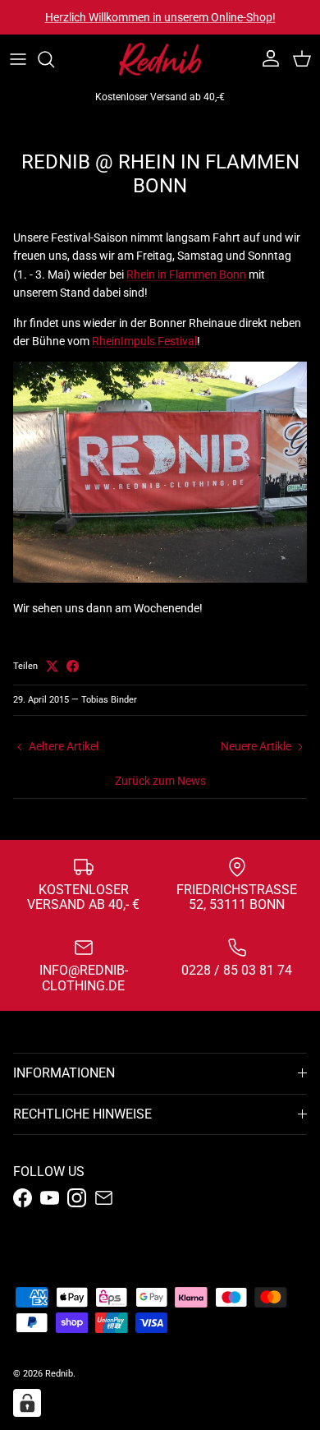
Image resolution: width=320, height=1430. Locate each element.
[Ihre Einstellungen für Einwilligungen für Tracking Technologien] (27, 1403)
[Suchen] (54, 59)
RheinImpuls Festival (144, 341)
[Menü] (18, 59)
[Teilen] (72, 666)
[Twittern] (52, 666)
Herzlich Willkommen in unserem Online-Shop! (160, 17)
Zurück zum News (160, 780)
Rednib (59, 1373)
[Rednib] (160, 59)
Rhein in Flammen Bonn (186, 274)
